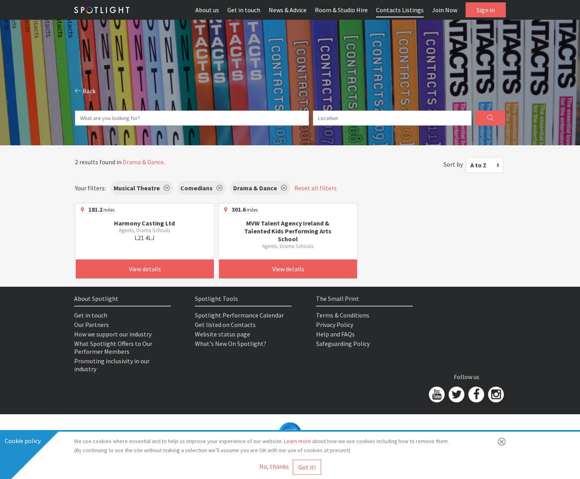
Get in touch (243, 10)
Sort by (453, 164)
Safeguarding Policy (343, 344)
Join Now (444, 10)
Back (88, 91)
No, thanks (274, 466)
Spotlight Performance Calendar (239, 315)
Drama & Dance (143, 162)
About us (207, 10)
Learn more (297, 441)
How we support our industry (113, 334)
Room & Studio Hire (341, 10)
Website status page (222, 334)
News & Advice (288, 10)
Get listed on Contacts (225, 325)
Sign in (486, 10)
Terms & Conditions (342, 315)
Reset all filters (315, 188)
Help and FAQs (335, 334)
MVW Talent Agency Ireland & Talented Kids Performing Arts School (287, 231)
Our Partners (91, 325)
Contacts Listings (400, 10)
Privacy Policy (334, 325)
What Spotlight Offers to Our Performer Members (113, 347)
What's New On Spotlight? (230, 344)
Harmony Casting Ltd (144, 223)
